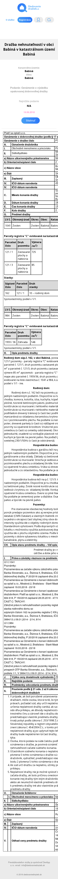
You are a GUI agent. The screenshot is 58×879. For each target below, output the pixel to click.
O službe (10, 19)
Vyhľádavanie (48, 20)
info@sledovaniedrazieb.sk (33, 865)
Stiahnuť (30, 120)
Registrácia (25, 19)
